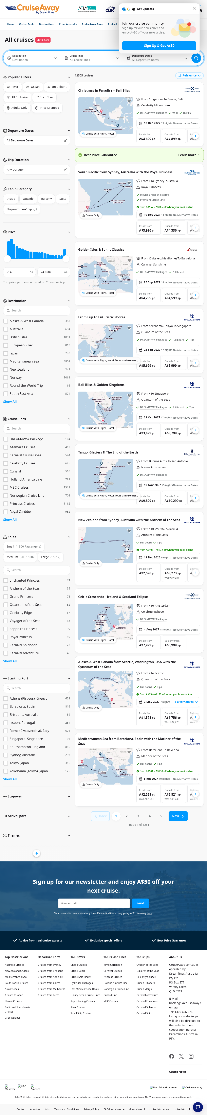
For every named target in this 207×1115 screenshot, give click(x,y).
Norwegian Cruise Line (116, 989)
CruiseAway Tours (92, 24)
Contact (21, 1109)
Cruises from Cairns (49, 983)
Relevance (189, 75)
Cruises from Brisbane (50, 971)
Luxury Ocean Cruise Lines (85, 995)
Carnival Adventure (147, 995)
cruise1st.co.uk (182, 1109)
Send (140, 903)
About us (35, 1109)
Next (176, 816)
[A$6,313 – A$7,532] (22, 254)
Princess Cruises (113, 977)
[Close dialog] (194, 9)
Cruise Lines (115, 24)
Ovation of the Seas (147, 965)
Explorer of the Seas (147, 971)
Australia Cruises (14, 965)
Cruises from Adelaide (50, 977)
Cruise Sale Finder (81, 977)
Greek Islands (12, 1018)
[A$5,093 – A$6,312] (19, 253)
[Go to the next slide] (195, 136)
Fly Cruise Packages (82, 983)
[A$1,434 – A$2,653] (11, 249)
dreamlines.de (116, 1109)
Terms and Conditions (66, 1109)
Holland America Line (116, 983)
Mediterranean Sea (16, 977)
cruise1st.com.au (159, 1109)
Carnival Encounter (147, 1001)
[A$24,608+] (64, 254)
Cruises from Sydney (49, 965)
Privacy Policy (91, 1109)
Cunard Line (110, 995)
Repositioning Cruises (83, 1001)
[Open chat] (198, 1107)
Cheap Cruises (79, 965)
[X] (181, 1057)
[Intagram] (191, 1057)
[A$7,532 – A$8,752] (25, 254)
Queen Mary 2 (144, 989)
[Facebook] (171, 1057)
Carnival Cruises (113, 971)
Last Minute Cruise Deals (85, 989)
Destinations (46, 24)
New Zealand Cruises (17, 971)
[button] (36, 77)
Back (103, 816)
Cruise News (177, 1072)
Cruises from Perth (48, 995)
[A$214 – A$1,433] (8, 250)
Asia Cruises (12, 989)
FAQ (106, 1109)
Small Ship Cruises (81, 1013)
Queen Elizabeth (145, 983)
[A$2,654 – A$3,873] (14, 251)
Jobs (47, 1109)
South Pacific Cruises (16, 983)
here (149, 913)
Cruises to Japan (14, 995)
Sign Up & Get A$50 (159, 45)
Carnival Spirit (144, 1013)
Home (10, 24)
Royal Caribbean (113, 965)
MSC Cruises (111, 1001)
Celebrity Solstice (146, 977)
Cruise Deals (26, 24)
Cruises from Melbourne (51, 989)
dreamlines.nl (137, 1109)
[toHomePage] (32, 9)
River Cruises (78, 1007)
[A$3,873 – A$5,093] (17, 252)
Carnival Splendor (146, 1007)
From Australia (68, 24)
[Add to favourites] (129, 101)
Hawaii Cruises (13, 1001)
